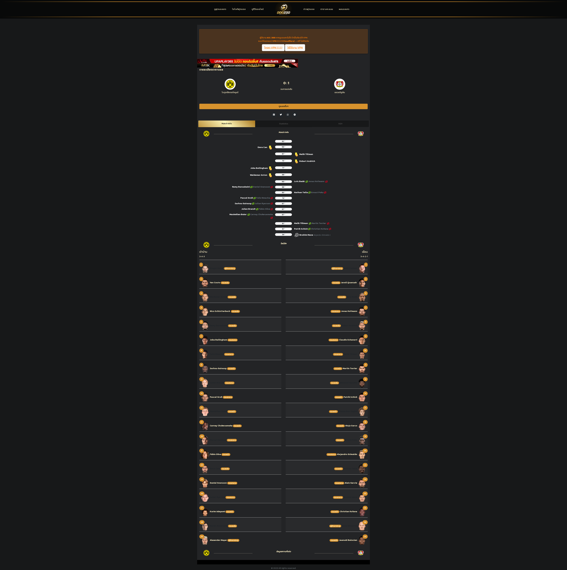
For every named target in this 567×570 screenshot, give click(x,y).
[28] (205, 525)
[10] (205, 382)
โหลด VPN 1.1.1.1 (273, 48)
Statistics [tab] (283, 123)
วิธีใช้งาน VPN (295, 48)
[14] (205, 411)
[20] (205, 440)
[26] (205, 497)
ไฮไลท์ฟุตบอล (239, 9)
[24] (205, 482)
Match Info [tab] (227, 123)
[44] (362, 540)
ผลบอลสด (344, 9)
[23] (205, 468)
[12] (362, 382)
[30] (362, 497)
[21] (205, 454)
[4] (205, 311)
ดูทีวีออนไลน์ (258, 9)
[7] (205, 339)
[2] (205, 282)
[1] (205, 268)
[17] (205, 425)
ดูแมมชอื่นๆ (283, 106)
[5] (205, 325)
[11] (362, 368)
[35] (362, 511)
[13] (205, 397)
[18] (362, 425)
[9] (205, 368)
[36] (362, 525)
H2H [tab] (340, 123)
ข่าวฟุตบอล (309, 9)
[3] (205, 296)
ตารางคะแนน (326, 9)
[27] (205, 511)
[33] (205, 540)
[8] (205, 354)
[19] (362, 440)
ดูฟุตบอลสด (220, 9)
